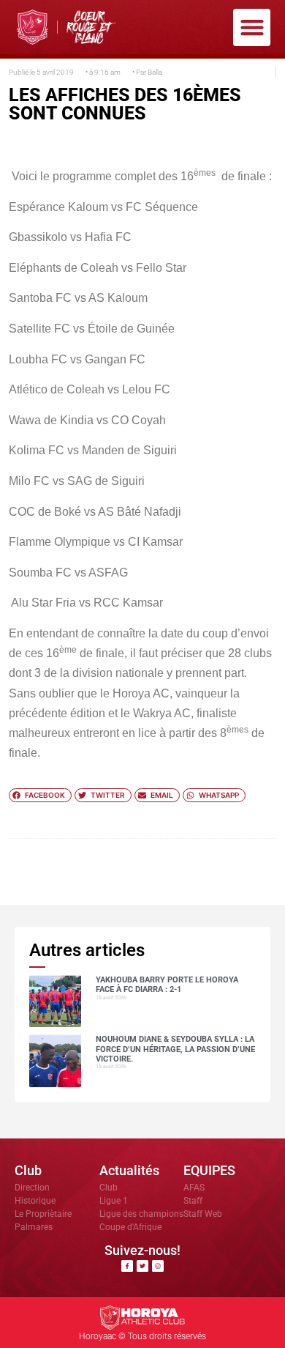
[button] (251, 27)
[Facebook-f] (127, 1266)
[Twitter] (142, 1266)
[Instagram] (158, 1266)
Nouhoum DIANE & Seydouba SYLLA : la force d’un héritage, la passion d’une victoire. (175, 1048)
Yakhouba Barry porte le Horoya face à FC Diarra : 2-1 (167, 984)
